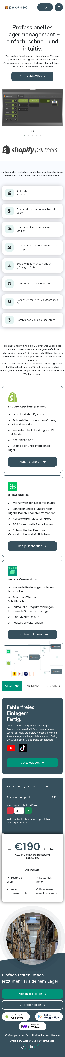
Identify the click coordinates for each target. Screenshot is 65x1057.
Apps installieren (31, 462)
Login (45, 7)
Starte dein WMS (31, 76)
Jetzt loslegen (30, 763)
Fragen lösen (32, 1005)
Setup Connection (30, 546)
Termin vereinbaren (30, 634)
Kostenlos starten (31, 994)
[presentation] (31, 131)
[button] (24, 135)
